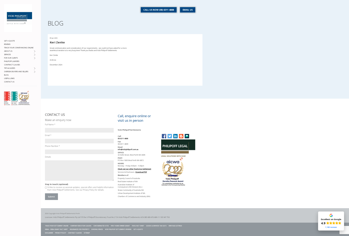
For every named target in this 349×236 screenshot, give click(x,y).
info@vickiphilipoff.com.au (128, 149)
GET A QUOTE (9, 41)
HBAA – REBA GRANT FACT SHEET (56, 229)
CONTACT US (9, 82)
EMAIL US (188, 9)
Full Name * (50, 124)
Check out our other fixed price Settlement (134, 169)
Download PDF (141, 172)
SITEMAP (87, 233)
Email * (48, 135)
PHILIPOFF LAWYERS (11, 61)
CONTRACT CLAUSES (12, 65)
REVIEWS (7, 44)
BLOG (6, 75)
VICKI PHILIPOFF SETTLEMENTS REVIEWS (118, 229)
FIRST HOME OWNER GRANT (120, 226)
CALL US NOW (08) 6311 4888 (158, 9)
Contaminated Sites (101, 226)
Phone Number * (52, 146)
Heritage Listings (175, 226)
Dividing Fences (97, 229)
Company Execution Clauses (80, 226)
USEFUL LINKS (9, 78)
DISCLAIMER (49, 233)
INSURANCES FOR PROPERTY (79, 229)
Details (48, 157)
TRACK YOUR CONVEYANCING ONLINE (18, 48)
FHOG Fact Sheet (138, 226)
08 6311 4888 (123, 138)
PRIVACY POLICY (60, 233)
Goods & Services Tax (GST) (156, 226)
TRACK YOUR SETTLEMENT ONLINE (56, 226)
